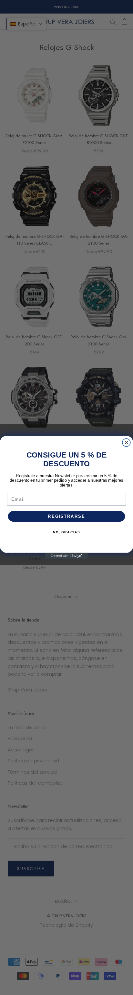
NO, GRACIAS (66, 532)
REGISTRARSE (66, 516)
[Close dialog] (126, 443)
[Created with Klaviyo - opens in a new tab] (66, 556)
